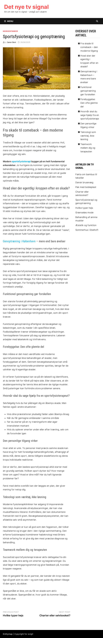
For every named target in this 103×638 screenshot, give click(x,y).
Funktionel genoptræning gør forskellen (88, 91)
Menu (10, 21)
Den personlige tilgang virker (88, 125)
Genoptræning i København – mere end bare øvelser (88, 77)
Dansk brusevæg (84, 182)
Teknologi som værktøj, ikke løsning (88, 136)
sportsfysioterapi (21, 161)
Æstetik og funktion (85, 225)
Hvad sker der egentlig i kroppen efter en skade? (89, 61)
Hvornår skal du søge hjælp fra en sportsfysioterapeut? (91, 115)
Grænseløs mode (84, 212)
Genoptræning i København (19, 241)
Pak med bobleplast (85, 187)
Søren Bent (11, 42)
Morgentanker (10, 31)
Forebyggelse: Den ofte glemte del (89, 103)
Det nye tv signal (26, 6)
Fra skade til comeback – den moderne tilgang (89, 47)
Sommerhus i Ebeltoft (86, 230)
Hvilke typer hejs (84, 208)
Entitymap (8, 634)
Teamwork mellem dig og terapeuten (87, 148)
